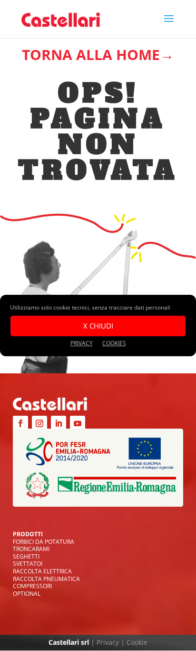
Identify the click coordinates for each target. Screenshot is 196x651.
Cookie (137, 642)
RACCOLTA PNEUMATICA (46, 579)
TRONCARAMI (31, 549)
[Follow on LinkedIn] (58, 423)
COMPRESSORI (32, 586)
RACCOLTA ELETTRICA (42, 571)
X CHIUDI (98, 326)
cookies (114, 343)
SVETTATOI (27, 564)
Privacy (108, 642)
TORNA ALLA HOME (91, 54)
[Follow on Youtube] (77, 423)
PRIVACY (81, 343)
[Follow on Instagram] (39, 423)
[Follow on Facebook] (20, 423)
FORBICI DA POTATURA (43, 542)
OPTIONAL (26, 594)
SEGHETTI (26, 556)
